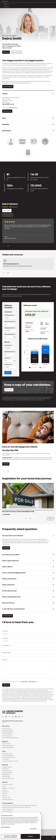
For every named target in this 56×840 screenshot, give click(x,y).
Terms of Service (32, 681)
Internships (4, 790)
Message (4, 659)
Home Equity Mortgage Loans (8, 757)
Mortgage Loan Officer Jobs (8, 788)
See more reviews (7, 214)
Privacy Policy (24, 681)
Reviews (14, 107)
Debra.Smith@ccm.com (8, 104)
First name (5, 631)
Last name (5, 638)
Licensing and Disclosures (7, 809)
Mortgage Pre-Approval (7, 732)
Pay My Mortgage (6, 776)
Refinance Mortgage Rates (8, 745)
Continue (30, 836)
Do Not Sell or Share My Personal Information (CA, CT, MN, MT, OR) (16, 807)
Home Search (6, 6)
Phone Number (6, 652)
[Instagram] (12, 716)
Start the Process (16, 52)
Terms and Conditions (7, 811)
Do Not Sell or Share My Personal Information (10, 836)
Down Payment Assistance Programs (10, 737)
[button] (28, 94)
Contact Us (4, 795)
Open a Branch (5, 791)
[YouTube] (15, 716)
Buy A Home (5, 726)
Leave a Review (7, 210)
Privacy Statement (5, 827)
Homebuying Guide (6, 728)
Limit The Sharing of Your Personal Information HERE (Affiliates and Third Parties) (19, 805)
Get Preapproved (7, 615)
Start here (5, 463)
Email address (6, 645)
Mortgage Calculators (7, 767)
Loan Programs (5, 759)
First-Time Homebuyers (7, 733)
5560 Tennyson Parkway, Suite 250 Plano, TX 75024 (10, 98)
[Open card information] (53, 837)
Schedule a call (7, 111)
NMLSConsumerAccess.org (8, 778)
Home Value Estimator (7, 770)
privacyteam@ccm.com (44, 699)
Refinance (5, 741)
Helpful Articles (5, 768)
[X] (9, 716)
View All (50, 518)
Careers (4, 786)
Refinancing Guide (6, 743)
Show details (33, 828)
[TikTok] (22, 716)
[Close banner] (40, 813)
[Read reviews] (5, 107)
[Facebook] (2, 716)
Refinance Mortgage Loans (8, 747)
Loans (4, 751)
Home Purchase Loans (7, 735)
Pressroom (4, 793)
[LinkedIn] (6, 716)
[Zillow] (19, 716)
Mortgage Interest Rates (7, 730)
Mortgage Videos (6, 774)
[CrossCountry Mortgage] (12, 712)
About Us (4, 782)
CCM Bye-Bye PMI (6, 457)
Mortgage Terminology (7, 772)
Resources (5, 765)
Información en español (7, 799)
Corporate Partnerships (7, 784)
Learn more (6, 547)
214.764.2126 (6, 102)
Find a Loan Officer (6, 797)
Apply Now (6, 52)
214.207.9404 (9, 100)
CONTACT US (6, 684)
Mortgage (6, 4)
